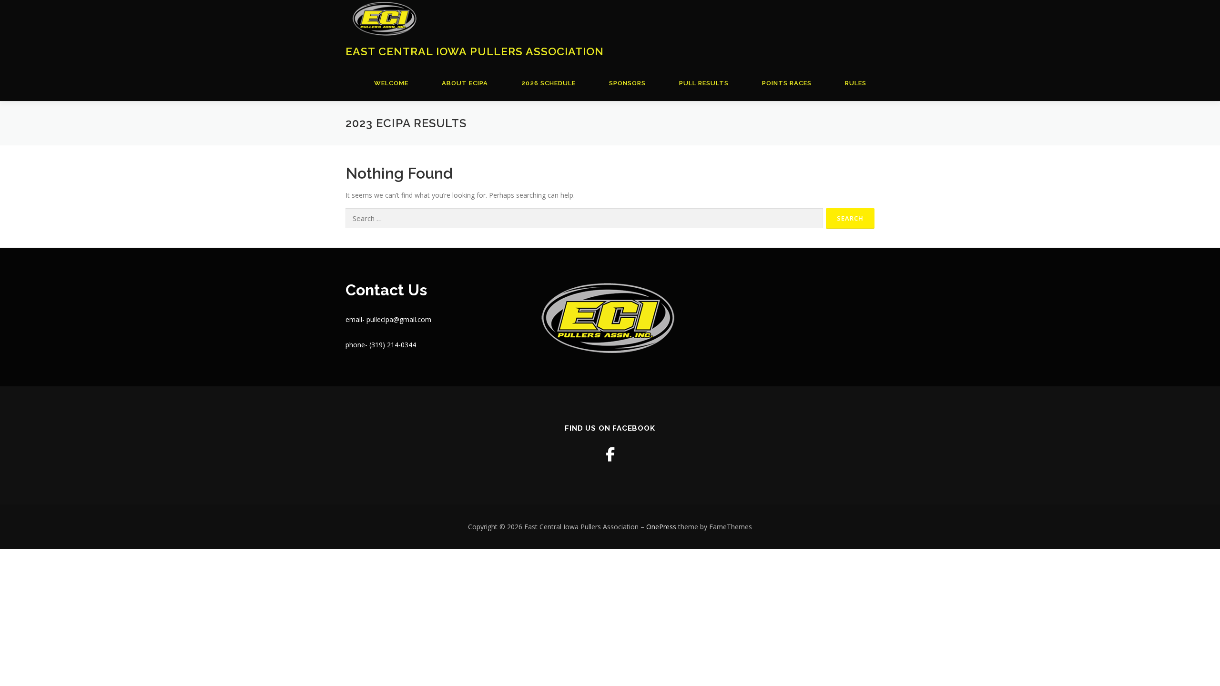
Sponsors (627, 83)
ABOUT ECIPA (465, 83)
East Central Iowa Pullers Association (475, 50)
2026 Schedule (548, 83)
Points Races (787, 83)
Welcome (391, 83)
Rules (855, 83)
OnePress (661, 526)
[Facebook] (610, 454)
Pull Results (704, 83)
